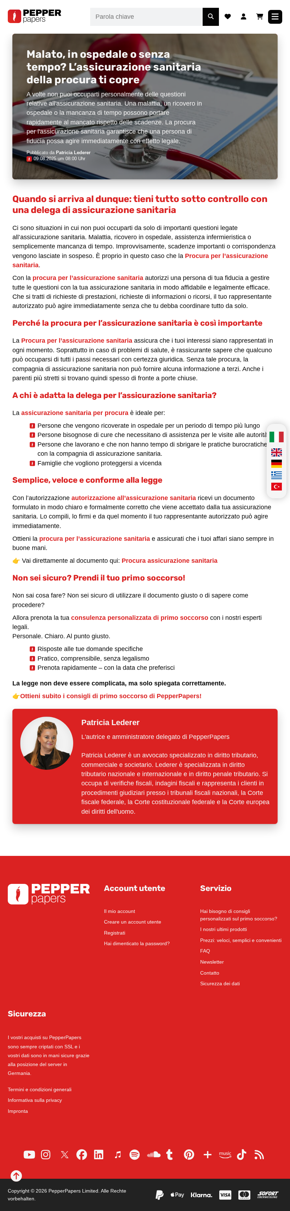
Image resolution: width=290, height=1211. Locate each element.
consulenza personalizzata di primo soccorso (139, 617)
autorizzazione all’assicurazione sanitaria (133, 497)
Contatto (209, 973)
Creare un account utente (132, 922)
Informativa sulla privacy (35, 1100)
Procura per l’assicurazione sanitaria (76, 340)
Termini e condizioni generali (39, 1089)
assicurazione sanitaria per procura (74, 412)
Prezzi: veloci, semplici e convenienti (241, 940)
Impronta (18, 1111)
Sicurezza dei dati (220, 983)
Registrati (114, 933)
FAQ (205, 951)
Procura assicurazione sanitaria (170, 560)
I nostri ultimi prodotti (223, 929)
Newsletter (212, 962)
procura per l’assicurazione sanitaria (88, 277)
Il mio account (119, 911)
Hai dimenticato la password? (137, 943)
